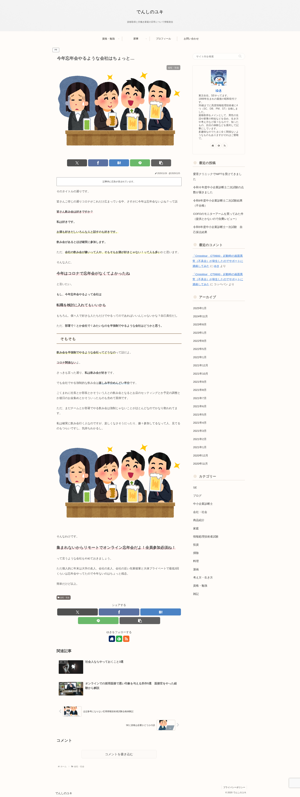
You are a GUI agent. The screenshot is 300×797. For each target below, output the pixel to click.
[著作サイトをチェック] (112, 639)
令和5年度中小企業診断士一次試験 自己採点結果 (217, 229)
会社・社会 (65, 597)
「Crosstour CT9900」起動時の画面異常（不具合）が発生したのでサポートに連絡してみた (217, 261)
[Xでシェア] (77, 162)
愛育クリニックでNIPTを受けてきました (217, 176)
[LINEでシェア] (140, 162)
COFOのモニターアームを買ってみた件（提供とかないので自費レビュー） (218, 216)
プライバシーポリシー (234, 787)
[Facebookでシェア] (98, 162)
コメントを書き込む (119, 754)
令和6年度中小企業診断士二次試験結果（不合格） (217, 203)
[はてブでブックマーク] (119, 162)
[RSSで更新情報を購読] (126, 639)
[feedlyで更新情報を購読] (119, 639)
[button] (161, 162)
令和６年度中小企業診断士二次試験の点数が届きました (218, 190)
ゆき (219, 90)
